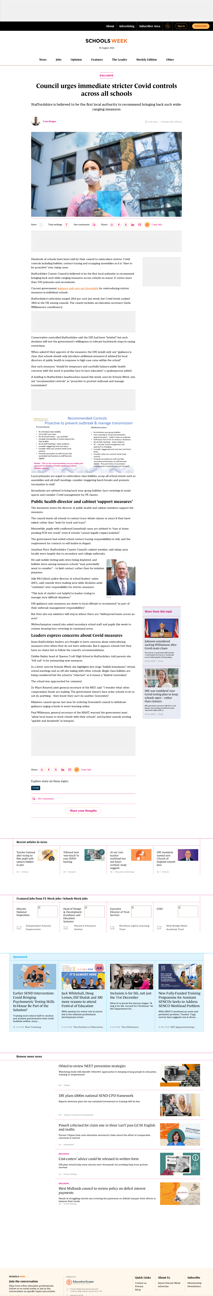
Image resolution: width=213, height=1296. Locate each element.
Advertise (163, 1286)
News (43, 59)
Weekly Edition (146, 59)
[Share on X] (125, 224)
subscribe (201, 26)
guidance (62, 288)
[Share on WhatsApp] (111, 224)
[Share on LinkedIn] (132, 224)
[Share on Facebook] (118, 224)
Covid (35, 788)
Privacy (139, 1286)
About (110, 26)
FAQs (138, 1289)
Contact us (140, 1283)
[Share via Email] (139, 224)
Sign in (181, 26)
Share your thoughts (83, 810)
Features (97, 59)
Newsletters (194, 1286)
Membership (194, 1283)
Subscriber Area (149, 26)
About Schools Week (169, 1283)
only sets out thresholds (83, 288)
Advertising (126, 26)
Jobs (58, 59)
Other (170, 59)
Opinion (76, 59)
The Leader (119, 59)
